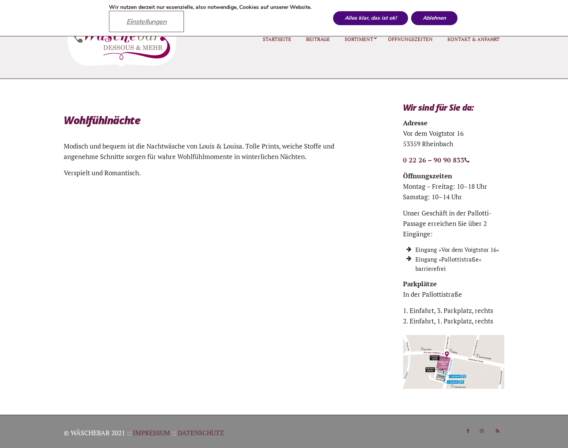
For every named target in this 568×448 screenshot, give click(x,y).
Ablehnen (434, 18)
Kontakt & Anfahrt (473, 39)
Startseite (277, 39)
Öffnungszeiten (410, 39)
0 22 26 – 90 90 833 (433, 160)
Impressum (151, 433)
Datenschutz (201, 433)
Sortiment (359, 39)
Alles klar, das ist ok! (370, 18)
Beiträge (318, 39)
